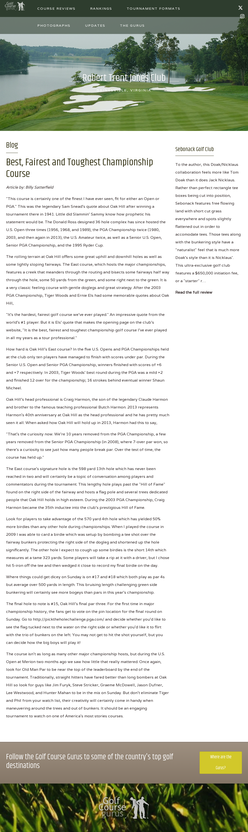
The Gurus (132, 25)
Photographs (53, 25)
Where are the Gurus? (221, 762)
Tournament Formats (153, 8)
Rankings (101, 8)
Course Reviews (56, 8)
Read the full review (193, 292)
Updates (95, 25)
